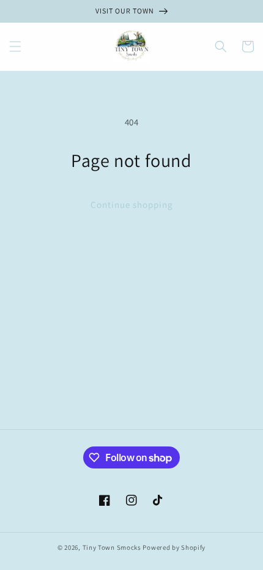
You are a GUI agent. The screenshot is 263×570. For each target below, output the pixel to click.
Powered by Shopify (174, 547)
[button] (15, 46)
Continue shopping (132, 204)
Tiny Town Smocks (112, 547)
